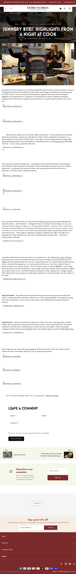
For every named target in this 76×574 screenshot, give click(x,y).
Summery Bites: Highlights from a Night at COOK (45, 24)
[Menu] (6, 8)
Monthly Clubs (56, 2)
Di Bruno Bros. (25, 572)
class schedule (29, 349)
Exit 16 (17, 262)
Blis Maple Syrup (67, 329)
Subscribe (50, 527)
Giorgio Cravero (59, 141)
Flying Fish (7, 92)
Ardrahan (29, 329)
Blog (24, 24)
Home (17, 24)
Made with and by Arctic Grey (64, 571)
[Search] (11, 8)
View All (37, 503)
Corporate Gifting (39, 2)
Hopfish (4, 262)
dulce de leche (44, 221)
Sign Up (58, 477)
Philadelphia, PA (69, 2)
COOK (25, 92)
